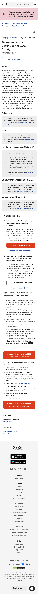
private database (12, 37)
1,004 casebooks (25, 383)
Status (19, 553)
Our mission (19, 507)
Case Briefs (16, 26)
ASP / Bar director (19, 498)
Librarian (19, 492)
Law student (19, 489)
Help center (19, 550)
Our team (19, 509)
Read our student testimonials (20, 250)
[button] (20, 245)
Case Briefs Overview (19, 23)
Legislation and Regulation (11, 419)
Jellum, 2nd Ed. (8, 421)
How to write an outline (19, 532)
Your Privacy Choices (14, 564)
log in (10, 141)
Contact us (19, 544)
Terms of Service (14, 560)
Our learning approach (19, 512)
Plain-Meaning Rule (10, 431)
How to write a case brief (19, 530)
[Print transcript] (34, 32)
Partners (19, 518)
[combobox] (19, 4)
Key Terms (7, 427)
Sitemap (28, 564)
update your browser (25, 16)
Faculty (19, 495)
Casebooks (6, 26)
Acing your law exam (19, 535)
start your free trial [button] (24, 122)
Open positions (19, 515)
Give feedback (19, 547)
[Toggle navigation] (35, 4)
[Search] (7, 4)
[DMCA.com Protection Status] (19, 568)
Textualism (7, 434)
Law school (19, 486)
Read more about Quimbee (20, 288)
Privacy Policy (25, 560)
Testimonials (19, 521)
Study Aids (5, 23)
